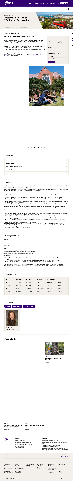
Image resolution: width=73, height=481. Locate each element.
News (59, 468)
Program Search (18, 462)
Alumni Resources (51, 469)
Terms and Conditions (65, 478)
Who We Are (61, 462)
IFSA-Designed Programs (19, 468)
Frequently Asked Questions (52, 468)
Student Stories (7, 471)
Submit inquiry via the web (19, 447)
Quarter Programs (18, 469)
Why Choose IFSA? (7, 464)
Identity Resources (51, 464)
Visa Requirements (51, 472)
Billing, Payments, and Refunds (51, 466)
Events (60, 469)
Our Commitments (62, 464)
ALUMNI (42, 3)
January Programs (18, 471)
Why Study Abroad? (7, 462)
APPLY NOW (56, 9)
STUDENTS (30, 3)
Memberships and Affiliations (42, 469)
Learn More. (61, 58)
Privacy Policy (58, 478)
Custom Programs (40, 464)
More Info (59, 282)
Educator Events (39, 468)
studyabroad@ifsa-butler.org (19, 446)
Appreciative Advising (40, 467)
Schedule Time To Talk (29, 306)
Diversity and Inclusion (8, 468)
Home (5, 27)
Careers (60, 471)
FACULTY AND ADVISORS (51, 3)
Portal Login (65, 3)
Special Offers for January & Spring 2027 (30, 467)
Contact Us (60, 472)
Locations (16, 464)
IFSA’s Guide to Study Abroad (9, 472)
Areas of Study (17, 465)
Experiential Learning (7, 467)
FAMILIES (36, 3)
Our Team (60, 465)
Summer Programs (18, 472)
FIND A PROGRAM (64, 9)
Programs (9, 27)
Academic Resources (40, 465)
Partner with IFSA (40, 462)
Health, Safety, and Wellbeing (53, 462)
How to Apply (28, 462)
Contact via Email (17, 306)
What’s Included (7, 465)
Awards (60, 467)
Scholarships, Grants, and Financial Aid (30, 465)
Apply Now (8, 306)
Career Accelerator (18, 467)
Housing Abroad (7, 469)
